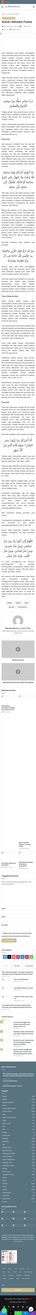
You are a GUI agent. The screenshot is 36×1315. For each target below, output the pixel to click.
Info (4, 1129)
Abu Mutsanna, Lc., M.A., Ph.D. (11, 26)
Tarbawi (5, 1183)
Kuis (4, 1144)
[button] (4, 1311)
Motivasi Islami (7, 1150)
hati (27, 603)
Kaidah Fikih (6, 1135)
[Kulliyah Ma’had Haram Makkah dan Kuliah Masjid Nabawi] (18, 1227)
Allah (3, 1268)
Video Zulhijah (26, 1278)
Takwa (5, 1177)
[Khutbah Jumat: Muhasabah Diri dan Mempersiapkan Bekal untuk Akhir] (7, 1043)
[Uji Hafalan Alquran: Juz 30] (7, 990)
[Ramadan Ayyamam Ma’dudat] (9, 856)
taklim (17, 1278)
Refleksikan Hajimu (8, 1165)
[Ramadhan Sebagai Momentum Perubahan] (27, 856)
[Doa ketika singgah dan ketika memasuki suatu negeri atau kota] (7, 1025)
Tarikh (4, 1186)
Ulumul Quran (7, 1192)
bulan (19, 603)
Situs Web (5, 925)
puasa (12, 607)
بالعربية (5, 1201)
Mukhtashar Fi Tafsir (9, 1153)
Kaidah (5, 1132)
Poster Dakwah (7, 1156)
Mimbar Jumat (7, 1147)
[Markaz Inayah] (12, 6)
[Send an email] (20, 26)
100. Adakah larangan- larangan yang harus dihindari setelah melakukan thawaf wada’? (18, 973)
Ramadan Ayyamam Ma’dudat (9, 864)
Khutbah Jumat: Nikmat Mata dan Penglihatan (18, 2)
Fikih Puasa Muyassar (9, 1117)
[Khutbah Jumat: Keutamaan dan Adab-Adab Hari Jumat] (7, 1034)
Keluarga (5, 1138)
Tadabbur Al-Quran (8, 1174)
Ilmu (4, 1126)
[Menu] (2, 7)
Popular (5, 966)
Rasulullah (27, 1275)
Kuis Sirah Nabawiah (21, 979)
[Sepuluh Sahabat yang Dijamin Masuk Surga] (6, 1214)
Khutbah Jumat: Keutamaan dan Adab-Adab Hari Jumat (24, 1033)
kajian (15, 1272)
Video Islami (6, 1198)
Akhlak (5, 1096)
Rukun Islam (6, 1171)
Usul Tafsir (6, 1195)
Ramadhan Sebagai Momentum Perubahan (26, 864)
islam (9, 1272)
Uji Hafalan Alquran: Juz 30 (23, 988)
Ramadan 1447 (7, 1162)
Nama (4, 908)
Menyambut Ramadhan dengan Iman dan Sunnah (8, 708)
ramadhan (23, 607)
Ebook (4, 1105)
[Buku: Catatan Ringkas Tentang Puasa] (27, 768)
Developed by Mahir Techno (18, 1302)
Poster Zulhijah (28, 1272)
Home (5, 14)
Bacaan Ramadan (8, 1102)
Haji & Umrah (7, 1123)
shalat (4, 1278)
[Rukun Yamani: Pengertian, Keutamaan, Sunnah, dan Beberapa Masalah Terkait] (7, 1052)
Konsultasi (6, 1141)
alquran (10, 1268)
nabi (20, 1272)
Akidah (5, 1099)
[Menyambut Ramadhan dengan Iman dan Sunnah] (9, 699)
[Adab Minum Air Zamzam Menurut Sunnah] (6, 1227)
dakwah (22, 1268)
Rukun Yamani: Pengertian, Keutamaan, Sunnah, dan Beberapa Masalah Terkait (23, 1052)
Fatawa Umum (7, 1111)
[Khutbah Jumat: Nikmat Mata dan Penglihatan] (29, 1221)
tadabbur (10, 1278)
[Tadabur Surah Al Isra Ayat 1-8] (7, 999)
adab (10, 603)
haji (28, 1268)
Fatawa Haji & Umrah (9, 1108)
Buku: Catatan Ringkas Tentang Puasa (25, 844)
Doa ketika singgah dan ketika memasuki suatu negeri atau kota (22, 1024)
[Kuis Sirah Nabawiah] (7, 982)
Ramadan (11, 1275)
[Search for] (34, 7)
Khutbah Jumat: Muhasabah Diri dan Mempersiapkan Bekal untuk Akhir (24, 1042)
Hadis (4, 1120)
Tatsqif (5, 1189)
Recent (17, 966)
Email (4, 916)
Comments (29, 966)
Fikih (4, 1114)
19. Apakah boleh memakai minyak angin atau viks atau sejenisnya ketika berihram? (17, 1006)
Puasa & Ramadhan (13, 14)
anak (16, 1268)
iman (3, 1272)
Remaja (5, 1168)
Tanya (4, 1180)
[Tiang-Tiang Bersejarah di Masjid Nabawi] (29, 1227)
